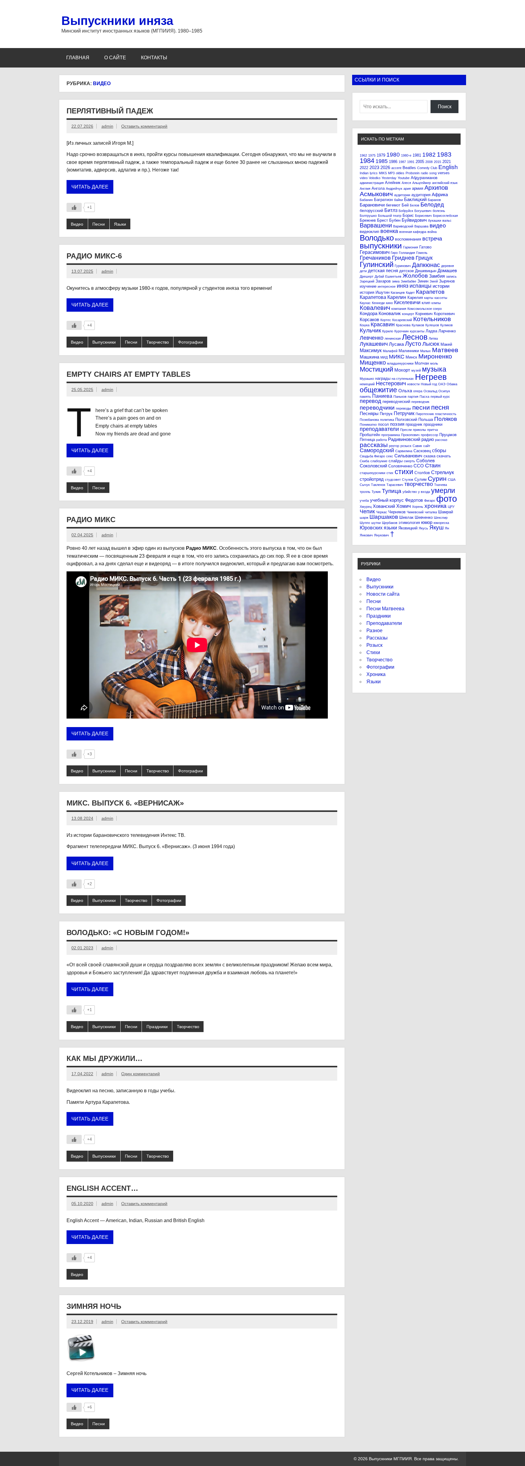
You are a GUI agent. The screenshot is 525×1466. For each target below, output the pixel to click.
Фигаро (429, 500)
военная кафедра (412, 232)
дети (363, 271)
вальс (446, 220)
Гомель (421, 253)
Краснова (403, 325)
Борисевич (423, 215)
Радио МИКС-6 (94, 256)
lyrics (374, 173)
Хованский (384, 506)
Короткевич (444, 313)
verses (444, 173)
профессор (429, 435)
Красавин (383, 324)
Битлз (390, 210)
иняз (402, 286)
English (448, 167)
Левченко (371, 338)
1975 (372, 155)
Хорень (417, 506)
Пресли (406, 429)
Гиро (394, 253)
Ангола (378, 188)
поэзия (397, 424)
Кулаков (418, 325)
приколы (419, 429)
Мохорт (402, 370)
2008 (429, 162)
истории (441, 286)
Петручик (404, 413)
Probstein (413, 173)
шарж (364, 517)
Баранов (434, 200)
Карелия (415, 297)
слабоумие (378, 461)
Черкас (381, 512)
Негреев (431, 377)
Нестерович (391, 383)
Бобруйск (406, 211)
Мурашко (367, 378)
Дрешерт (366, 276)
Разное (374, 630)
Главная (77, 57)
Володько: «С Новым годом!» (128, 932)
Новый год (429, 384)
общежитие (378, 390)
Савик (417, 446)
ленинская (393, 338)
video (364, 178)
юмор (426, 522)
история (367, 292)
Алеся (406, 183)
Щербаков (389, 523)
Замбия (437, 276)
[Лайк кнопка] (74, 207)
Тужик (376, 492)
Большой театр (389, 215)
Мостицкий (376, 369)
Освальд (430, 391)
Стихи (373, 652)
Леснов (414, 337)
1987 (402, 162)
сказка (429, 456)
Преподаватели (384, 623)
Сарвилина (403, 451)
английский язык (445, 183)
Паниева (382, 396)
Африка (440, 194)
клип (426, 302)
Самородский (377, 450)
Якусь (423, 528)
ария (407, 188)
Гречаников (375, 258)
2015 (437, 162)
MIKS (383, 173)
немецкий (367, 384)
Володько (377, 237)
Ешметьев (393, 276)
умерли (443, 490)
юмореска (441, 523)
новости (413, 384)
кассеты (440, 298)
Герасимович (374, 252)
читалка (431, 512)
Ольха (405, 390)
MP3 (391, 173)
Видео (77, 224)
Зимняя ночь (94, 1306)
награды (382, 378)
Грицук (424, 258)
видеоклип (369, 231)
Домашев (447, 270)
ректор (394, 446)
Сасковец (422, 451)
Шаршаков (383, 517)
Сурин (437, 478)
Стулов (407, 479)
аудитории (402, 195)
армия (417, 188)
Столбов (422, 472)
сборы (439, 450)
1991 (410, 162)
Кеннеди (378, 303)
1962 (363, 155)
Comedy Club (427, 168)
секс (389, 456)
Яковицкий (407, 528)
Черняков (397, 512)
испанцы (420, 286)
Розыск (374, 645)
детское (406, 271)
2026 (385, 167)
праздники (433, 424)
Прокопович (410, 435)
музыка (434, 369)
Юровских (371, 527)
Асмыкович (376, 193)
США (451, 479)
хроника (435, 506)
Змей (434, 281)
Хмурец (366, 506)
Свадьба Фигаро (372, 456)
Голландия (407, 253)
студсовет (393, 479)
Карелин (396, 297)
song (433, 173)
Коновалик (390, 313)
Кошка (364, 325)
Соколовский (373, 465)
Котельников (432, 318)
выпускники (381, 245)
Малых (425, 351)
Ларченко (447, 331)
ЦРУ (451, 506)
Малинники (409, 350)
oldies (400, 173)
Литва (433, 338)
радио (427, 439)
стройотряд (372, 479)
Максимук (371, 350)
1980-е (406, 155)
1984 (367, 161)
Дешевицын (425, 271)
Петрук (386, 413)
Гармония (410, 247)
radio (424, 173)
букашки (434, 220)
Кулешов (432, 325)
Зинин (422, 281)
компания (398, 308)
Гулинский (376, 264)
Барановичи (372, 204)
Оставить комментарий (144, 126)
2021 (446, 161)
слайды (396, 461)
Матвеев (445, 349)
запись (451, 276)
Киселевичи (407, 302)
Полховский (406, 419)
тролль (365, 492)
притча (432, 429)
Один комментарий (140, 1073)
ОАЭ (441, 384)
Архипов (436, 187)
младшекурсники (400, 363)
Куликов (446, 325)
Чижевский (415, 512)
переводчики (377, 407)
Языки (120, 224)
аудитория (421, 194)
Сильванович (408, 455)
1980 (393, 154)
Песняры (369, 413)
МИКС (396, 357)
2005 (420, 161)
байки (398, 200)
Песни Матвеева (385, 608)
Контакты (154, 57)
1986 (393, 161)
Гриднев (403, 258)
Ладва (431, 331)
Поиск (444, 106)
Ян (447, 528)
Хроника (376, 674)
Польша (425, 419)
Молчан (422, 363)
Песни (98, 224)
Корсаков (369, 319)
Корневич (424, 313)
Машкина (369, 356)
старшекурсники (372, 473)
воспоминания (408, 239)
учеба (364, 500)
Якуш (436, 527)
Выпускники (104, 342)
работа (381, 440)
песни (421, 407)
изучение (368, 286)
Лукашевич (374, 344)
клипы (436, 303)
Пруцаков (448, 434)
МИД (384, 357)
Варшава (421, 226)
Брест (382, 220)
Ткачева (440, 485)
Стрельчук (442, 472)
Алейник (392, 182)
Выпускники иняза (117, 20)
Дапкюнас (426, 265)
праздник (414, 424)
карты (428, 298)
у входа (424, 492)
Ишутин (382, 292)
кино (389, 303)
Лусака (396, 344)
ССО (418, 465)
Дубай (379, 276)
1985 (382, 161)
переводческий (396, 401)
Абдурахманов (424, 177)
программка (390, 435)
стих (389, 473)
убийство (410, 492)
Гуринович (403, 266)
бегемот (393, 205)
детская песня (383, 270)
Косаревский (402, 320)
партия (413, 396)
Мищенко (373, 362)
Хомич (403, 506)
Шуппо (365, 523)
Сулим (420, 479)
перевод (370, 401)
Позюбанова (369, 419)
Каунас (365, 303)
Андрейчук (394, 188)
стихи (404, 472)
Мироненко (435, 356)
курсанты (417, 331)
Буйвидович (414, 220)
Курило (387, 331)
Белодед (432, 204)
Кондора (368, 313)
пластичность (445, 414)
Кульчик (370, 330)
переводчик (420, 402)
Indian (364, 173)
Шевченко (424, 517)
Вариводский (403, 226)
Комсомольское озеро (424, 308)
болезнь (439, 211)
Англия (365, 188)
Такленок (378, 485)
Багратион (383, 199)
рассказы (374, 444)
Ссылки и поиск (377, 79)
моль (434, 363)
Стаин (433, 466)
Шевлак (406, 517)
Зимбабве (408, 281)
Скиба (364, 461)
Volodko (374, 178)
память (365, 396)
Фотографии (190, 342)
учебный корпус (387, 500)
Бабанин (366, 200)
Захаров (383, 281)
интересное (387, 286)
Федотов (414, 500)
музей (416, 370)
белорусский (371, 210)
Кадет (410, 292)
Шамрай (445, 512)
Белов (414, 205)
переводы (403, 408)
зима (396, 281)
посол (383, 424)
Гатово (425, 247)
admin (107, 126)
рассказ (441, 440)
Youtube (404, 178)
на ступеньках (403, 378)
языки (390, 527)
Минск (411, 357)
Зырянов (447, 281)
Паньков (400, 396)
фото (446, 499)
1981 (417, 155)
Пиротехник (425, 414)
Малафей (390, 351)
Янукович (381, 535)
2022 (364, 167)
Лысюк (430, 344)
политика (387, 419)
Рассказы (377, 637)
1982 (429, 154)
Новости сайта (383, 594)
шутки (376, 523)
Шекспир (441, 517)
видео (438, 225)
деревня (447, 266)
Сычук (365, 485)
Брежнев (368, 220)
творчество (418, 484)
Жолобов (415, 275)
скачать (444, 456)
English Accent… (102, 1188)
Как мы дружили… (104, 1058)
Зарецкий (367, 281)
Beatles (409, 167)
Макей (446, 344)
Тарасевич (394, 485)
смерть (409, 461)
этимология (409, 522)
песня (440, 407)
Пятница (367, 439)
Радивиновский (404, 439)
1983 (444, 154)
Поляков (445, 419)
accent (396, 168)
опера (417, 391)
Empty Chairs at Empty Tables (128, 374)
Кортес (385, 320)
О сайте (115, 57)
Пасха (424, 396)
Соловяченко (400, 466)
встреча (432, 239)
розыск (405, 446)
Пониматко (368, 424)
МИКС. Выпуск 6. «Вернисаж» (125, 803)
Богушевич (422, 211)
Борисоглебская (445, 215)
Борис (408, 215)
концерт (408, 314)
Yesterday (389, 178)
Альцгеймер (421, 183)
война (432, 232)
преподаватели (379, 429)
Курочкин (401, 331)
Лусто (413, 343)
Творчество (157, 342)
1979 (381, 155)
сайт (426, 446)
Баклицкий (415, 199)
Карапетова (373, 297)
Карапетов (430, 292)
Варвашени (376, 225)
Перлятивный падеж (110, 111)
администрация (372, 183)
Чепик (367, 511)
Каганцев (398, 292)
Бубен (394, 220)
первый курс (440, 396)
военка (389, 231)
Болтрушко (368, 215)
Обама (452, 384)
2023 (374, 167)
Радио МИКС (91, 519)
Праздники (157, 1026)
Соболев (425, 460)
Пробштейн (370, 434)
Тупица (391, 491)
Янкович (366, 535)
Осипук (444, 391)
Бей (405, 205)
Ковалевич (375, 307)
